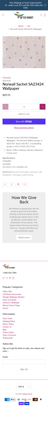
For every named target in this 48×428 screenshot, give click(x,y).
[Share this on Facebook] (11, 184)
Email (5, 357)
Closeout (7, 77)
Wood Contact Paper (11, 305)
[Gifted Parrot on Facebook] (7, 278)
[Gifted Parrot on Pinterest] (10, 278)
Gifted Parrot (27, 394)
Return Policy (8, 324)
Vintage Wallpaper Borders (14, 297)
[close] (45, 5)
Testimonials (8, 338)
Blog (4, 329)
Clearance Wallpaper (11, 302)
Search (5, 308)
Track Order (7, 318)
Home (20, 26)
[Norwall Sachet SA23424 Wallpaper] (24, 52)
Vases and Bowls (9, 300)
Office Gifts (7, 291)
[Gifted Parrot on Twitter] (4, 278)
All (28, 26)
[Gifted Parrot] (24, 15)
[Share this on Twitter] (5, 184)
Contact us (7, 327)
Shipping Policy (9, 321)
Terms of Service (9, 335)
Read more (24, 237)
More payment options (24, 127)
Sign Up (24, 369)
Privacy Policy (8, 332)
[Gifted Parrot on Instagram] (13, 278)
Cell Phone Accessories (12, 294)
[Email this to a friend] (24, 184)
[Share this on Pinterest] (18, 184)
